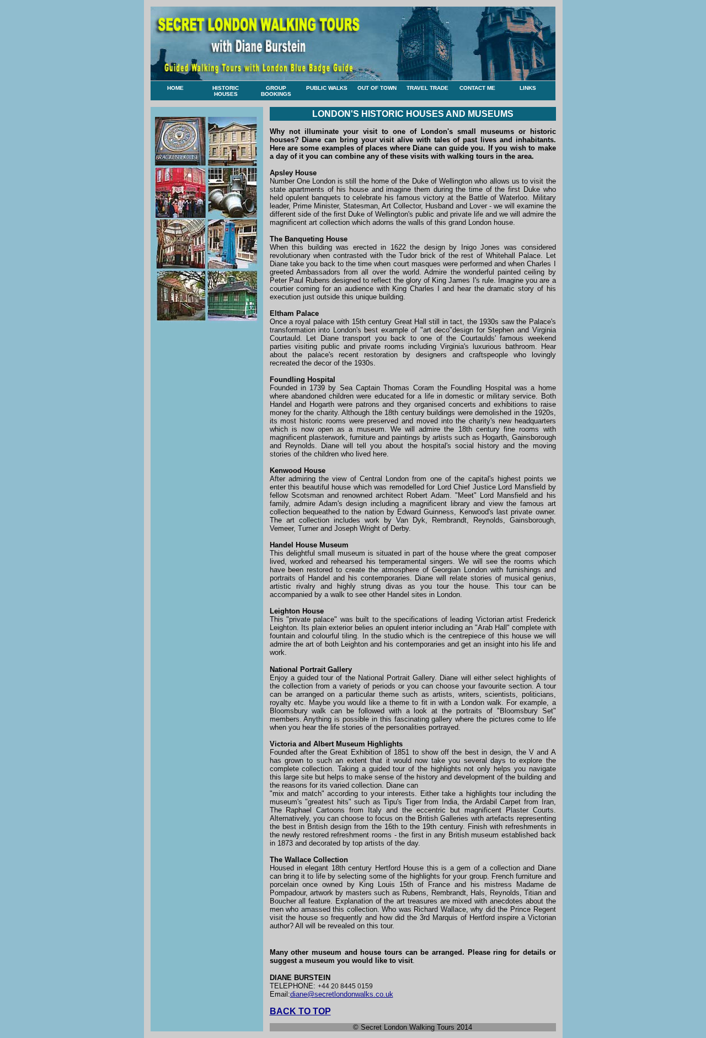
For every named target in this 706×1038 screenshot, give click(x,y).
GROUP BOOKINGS (276, 91)
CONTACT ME (477, 88)
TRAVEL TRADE (427, 88)
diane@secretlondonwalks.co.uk (341, 994)
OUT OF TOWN (377, 88)
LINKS (528, 88)
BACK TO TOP (300, 1011)
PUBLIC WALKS (326, 88)
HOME (175, 88)
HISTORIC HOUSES (225, 91)
